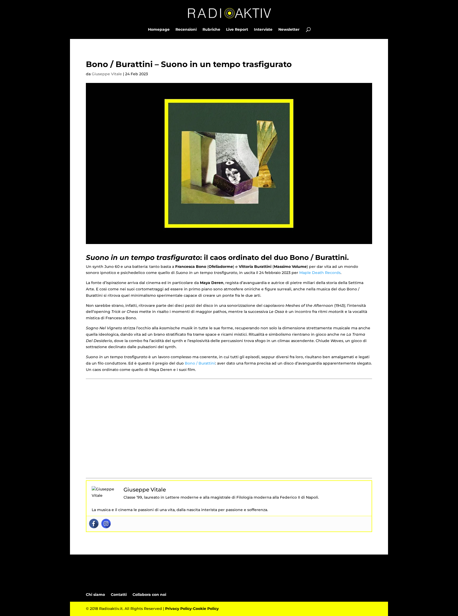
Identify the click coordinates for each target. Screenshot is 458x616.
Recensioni (186, 30)
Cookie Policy (206, 608)
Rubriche (211, 30)
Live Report (237, 30)
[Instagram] (106, 523)
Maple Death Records (320, 272)
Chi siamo (95, 594)
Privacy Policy (178, 608)
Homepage (159, 30)
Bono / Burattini (200, 363)
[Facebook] (94, 523)
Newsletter (289, 30)
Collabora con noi (149, 594)
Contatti (119, 594)
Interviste (263, 30)
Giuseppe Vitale (107, 74)
